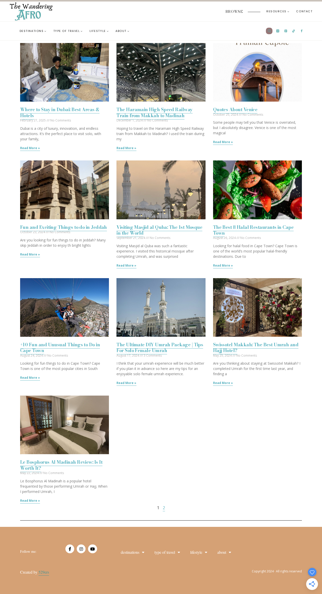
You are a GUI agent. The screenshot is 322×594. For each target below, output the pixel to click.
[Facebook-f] (69, 548)
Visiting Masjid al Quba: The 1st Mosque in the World (159, 230)
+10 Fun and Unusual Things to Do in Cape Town (60, 347)
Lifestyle (196, 552)
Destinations (130, 552)
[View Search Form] (269, 31)
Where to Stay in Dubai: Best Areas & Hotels (60, 112)
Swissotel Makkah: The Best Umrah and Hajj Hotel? (256, 347)
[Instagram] (81, 548)
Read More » (30, 148)
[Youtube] (92, 548)
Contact (304, 11)
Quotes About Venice (235, 109)
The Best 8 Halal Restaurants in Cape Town (253, 230)
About (221, 552)
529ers (43, 572)
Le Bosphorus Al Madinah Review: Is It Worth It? (61, 465)
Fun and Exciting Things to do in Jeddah (63, 227)
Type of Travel (164, 552)
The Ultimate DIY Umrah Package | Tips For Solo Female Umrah (159, 347)
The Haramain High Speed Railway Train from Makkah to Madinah (154, 112)
